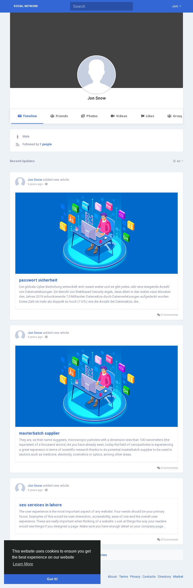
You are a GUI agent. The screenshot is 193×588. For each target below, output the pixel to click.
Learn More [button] (23, 564)
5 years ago (35, 184)
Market (178, 576)
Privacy (135, 576)
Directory (165, 576)
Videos (121, 116)
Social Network (26, 6)
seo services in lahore (40, 505)
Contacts (149, 576)
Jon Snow (96, 98)
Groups (179, 116)
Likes (150, 116)
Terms (124, 576)
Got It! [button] (52, 579)
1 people (46, 144)
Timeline (30, 116)
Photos (92, 116)
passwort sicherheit (38, 280)
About (113, 576)
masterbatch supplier (39, 433)
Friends (62, 116)
